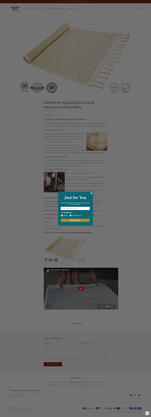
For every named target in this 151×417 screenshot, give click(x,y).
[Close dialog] (91, 193)
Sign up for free (75, 220)
